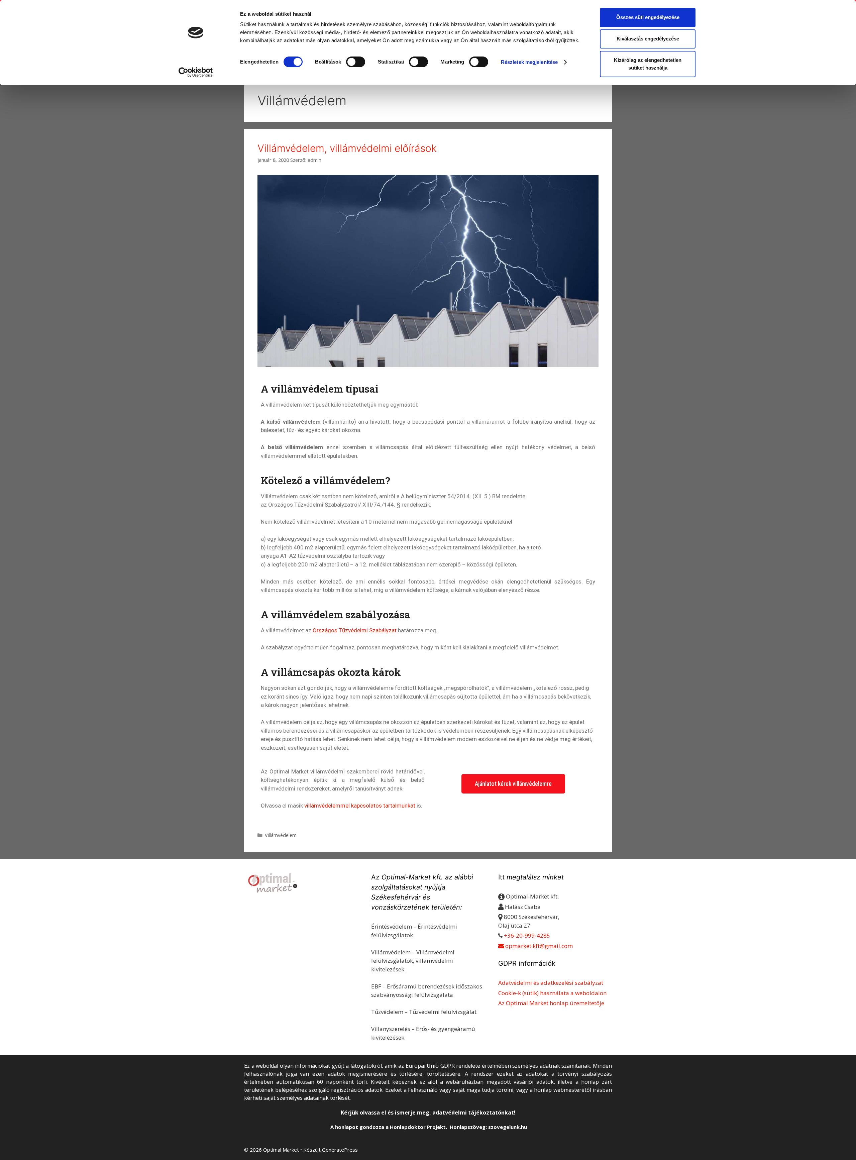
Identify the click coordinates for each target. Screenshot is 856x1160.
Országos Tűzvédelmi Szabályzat (355, 630)
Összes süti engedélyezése (647, 17)
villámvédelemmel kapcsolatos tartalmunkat (359, 805)
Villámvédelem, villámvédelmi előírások (347, 148)
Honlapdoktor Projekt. (418, 1127)
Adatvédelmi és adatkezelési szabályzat (550, 982)
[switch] (355, 62)
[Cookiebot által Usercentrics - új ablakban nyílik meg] (196, 72)
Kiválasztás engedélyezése (648, 38)
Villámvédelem (281, 835)
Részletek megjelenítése (529, 62)
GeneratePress (340, 1149)
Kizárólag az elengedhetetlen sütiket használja (647, 64)
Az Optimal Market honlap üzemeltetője (551, 1003)
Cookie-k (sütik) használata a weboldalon (552, 993)
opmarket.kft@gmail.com (538, 946)
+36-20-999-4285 (527, 935)
